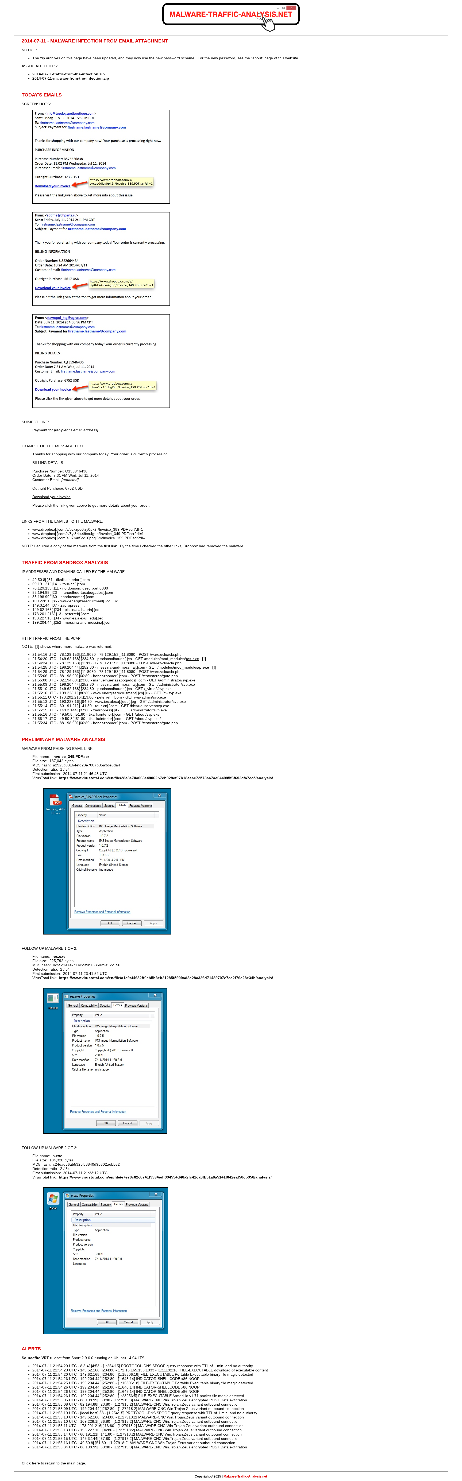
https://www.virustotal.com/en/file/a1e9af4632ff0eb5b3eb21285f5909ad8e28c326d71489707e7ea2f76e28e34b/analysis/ (166, 978)
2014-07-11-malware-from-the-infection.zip (70, 78)
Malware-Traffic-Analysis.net (245, 1476)
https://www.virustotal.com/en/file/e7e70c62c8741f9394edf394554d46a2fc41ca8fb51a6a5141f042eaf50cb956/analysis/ (165, 1177)
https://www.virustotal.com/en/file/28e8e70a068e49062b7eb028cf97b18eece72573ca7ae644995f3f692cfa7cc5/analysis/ (166, 778)
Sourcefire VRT (35, 1358)
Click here (31, 1463)
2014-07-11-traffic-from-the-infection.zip (68, 74)
